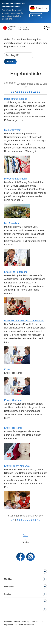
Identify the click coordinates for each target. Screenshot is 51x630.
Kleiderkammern (12, 130)
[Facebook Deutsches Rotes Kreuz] (20, 556)
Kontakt (17, 621)
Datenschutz (36, 621)
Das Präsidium (11, 223)
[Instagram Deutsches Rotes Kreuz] (30, 556)
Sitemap (25, 621)
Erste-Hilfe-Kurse (13, 400)
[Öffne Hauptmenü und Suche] (47, 28)
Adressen (8, 621)
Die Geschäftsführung (15, 178)
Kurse (7, 369)
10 (34, 91)
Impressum (9, 624)
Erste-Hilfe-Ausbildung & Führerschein (24, 320)
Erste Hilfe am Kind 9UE (17, 466)
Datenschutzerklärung (15, 99)
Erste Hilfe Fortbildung (15, 272)
